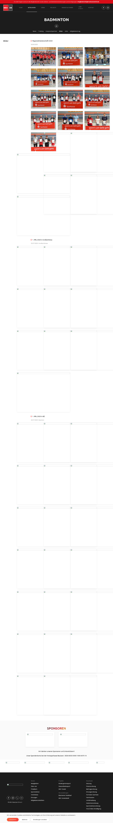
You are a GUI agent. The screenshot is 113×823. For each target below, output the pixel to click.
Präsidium (34, 789)
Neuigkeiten (35, 783)
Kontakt (91, 7)
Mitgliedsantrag (75, 31)
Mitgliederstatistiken (37, 800)
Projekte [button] (53, 7)
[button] (43, 56)
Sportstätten (35, 792)
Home (20, 7)
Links (66, 31)
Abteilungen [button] (32, 7)
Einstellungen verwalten (40, 819)
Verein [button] (43, 7)
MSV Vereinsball (64, 798)
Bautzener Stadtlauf (65, 795)
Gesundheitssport (64, 786)
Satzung (88, 783)
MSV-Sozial (62, 789)
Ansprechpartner (51, 31)
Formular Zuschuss (92, 795)
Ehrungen (34, 797)
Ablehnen (24, 819)
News (34, 31)
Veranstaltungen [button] (67, 7)
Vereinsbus (34, 795)
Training (41, 31)
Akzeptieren (12, 819)
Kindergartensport (65, 783)
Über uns (34, 786)
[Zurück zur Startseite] (7, 8)
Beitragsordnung (91, 789)
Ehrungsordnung (91, 792)
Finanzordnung (91, 786)
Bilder (61, 31)
